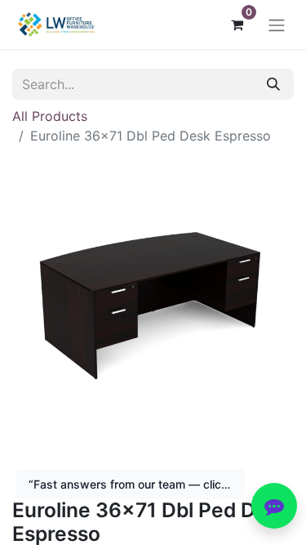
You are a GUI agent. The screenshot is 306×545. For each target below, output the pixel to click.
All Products (49, 116)
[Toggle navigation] (276, 24)
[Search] (273, 84)
